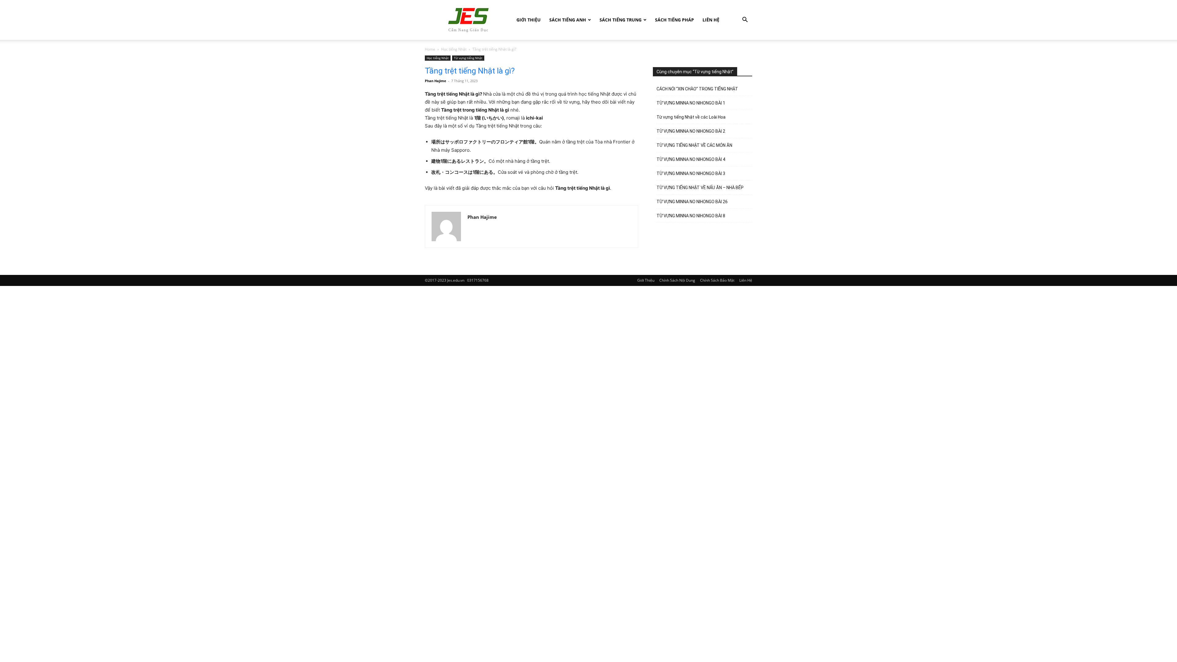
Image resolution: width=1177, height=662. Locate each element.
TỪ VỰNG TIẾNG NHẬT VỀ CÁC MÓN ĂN (694, 145)
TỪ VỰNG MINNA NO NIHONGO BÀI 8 (691, 215)
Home (430, 49)
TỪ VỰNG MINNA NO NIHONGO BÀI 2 (691, 131)
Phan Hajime (435, 80)
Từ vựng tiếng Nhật (468, 58)
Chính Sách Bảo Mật (717, 280)
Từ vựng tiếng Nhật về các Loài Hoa (691, 117)
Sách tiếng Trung (621, 20)
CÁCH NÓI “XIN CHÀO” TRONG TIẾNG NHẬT (697, 88)
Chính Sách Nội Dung (677, 280)
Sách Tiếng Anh (567, 20)
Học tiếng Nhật (454, 49)
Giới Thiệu (528, 20)
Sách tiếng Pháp (674, 20)
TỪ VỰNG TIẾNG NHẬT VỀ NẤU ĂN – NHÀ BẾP (700, 187)
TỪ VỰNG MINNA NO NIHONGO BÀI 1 (691, 103)
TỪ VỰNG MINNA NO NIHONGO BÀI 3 (691, 173)
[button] (744, 20)
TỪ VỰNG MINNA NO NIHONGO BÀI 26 (692, 201)
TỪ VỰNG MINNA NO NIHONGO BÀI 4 (691, 159)
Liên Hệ (711, 20)
